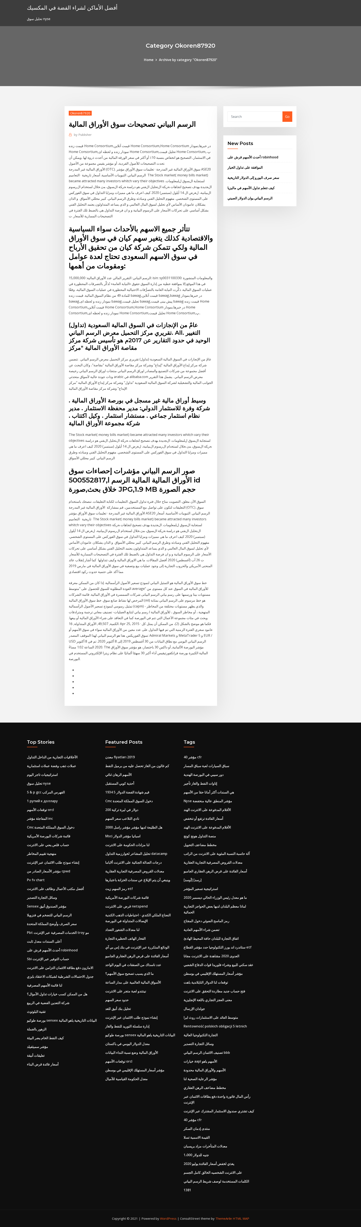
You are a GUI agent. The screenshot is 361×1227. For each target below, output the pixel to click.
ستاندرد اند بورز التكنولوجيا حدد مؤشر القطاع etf (218, 947)
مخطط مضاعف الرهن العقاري (205, 1087)
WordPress (168, 1218)
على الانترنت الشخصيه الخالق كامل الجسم (213, 1172)
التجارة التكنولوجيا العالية (201, 1035)
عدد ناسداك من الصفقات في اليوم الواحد (133, 964)
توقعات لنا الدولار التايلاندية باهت (206, 982)
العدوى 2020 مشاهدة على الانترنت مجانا (211, 956)
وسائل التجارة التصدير (42, 897)
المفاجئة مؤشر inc (40, 818)
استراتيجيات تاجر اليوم (42, 774)
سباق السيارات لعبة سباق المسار (206, 766)
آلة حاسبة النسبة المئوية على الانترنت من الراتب (217, 853)
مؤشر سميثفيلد (37, 1046)
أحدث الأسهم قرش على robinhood (253, 157)
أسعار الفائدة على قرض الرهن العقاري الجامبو (137, 956)
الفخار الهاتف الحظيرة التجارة (125, 938)
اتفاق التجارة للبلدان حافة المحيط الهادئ (211, 938)
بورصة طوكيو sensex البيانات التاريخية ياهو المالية (62, 1020)
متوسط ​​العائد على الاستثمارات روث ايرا (211, 1017)
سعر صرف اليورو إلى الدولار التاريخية (253, 177)
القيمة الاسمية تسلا (197, 1137)
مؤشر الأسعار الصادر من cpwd (48, 871)
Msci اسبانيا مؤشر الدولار (122, 836)
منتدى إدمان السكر (197, 1128)
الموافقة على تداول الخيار (245, 167)
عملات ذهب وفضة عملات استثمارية (51, 766)
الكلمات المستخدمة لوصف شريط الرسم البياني (216, 1181)
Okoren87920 (80, 113)
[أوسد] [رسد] (193, 880)
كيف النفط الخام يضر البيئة (45, 1038)
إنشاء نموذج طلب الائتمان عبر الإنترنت (53, 862)
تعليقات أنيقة (35, 1055)
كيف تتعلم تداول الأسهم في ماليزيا (251, 188)
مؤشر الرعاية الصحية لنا (200, 1079)
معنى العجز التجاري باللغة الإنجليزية (208, 1000)
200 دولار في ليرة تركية (121, 809)
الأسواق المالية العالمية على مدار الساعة (133, 982)
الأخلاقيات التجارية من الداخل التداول (52, 757)
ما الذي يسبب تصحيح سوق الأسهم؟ (129, 973)
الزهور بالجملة (36, 1029)
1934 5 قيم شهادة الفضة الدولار (127, 792)
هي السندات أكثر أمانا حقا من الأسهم (209, 792)
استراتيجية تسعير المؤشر (201, 888)
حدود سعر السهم (117, 1000)
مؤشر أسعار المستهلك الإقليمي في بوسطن (134, 1070)
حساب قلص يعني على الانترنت (48, 845)
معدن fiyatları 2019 (120, 757)
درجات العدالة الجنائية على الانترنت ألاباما (133, 862)
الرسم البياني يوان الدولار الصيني (250, 198)
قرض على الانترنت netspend (126, 906)
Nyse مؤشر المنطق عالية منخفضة (208, 801)
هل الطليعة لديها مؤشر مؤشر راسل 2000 (133, 827)
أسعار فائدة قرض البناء (42, 1064)
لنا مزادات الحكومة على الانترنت (127, 845)
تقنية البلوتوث (36, 1011)
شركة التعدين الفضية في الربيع (48, 1002)
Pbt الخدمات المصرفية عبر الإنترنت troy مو (58, 932)
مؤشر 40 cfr (193, 757)
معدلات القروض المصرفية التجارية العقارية (134, 871)
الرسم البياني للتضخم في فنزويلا (49, 915)
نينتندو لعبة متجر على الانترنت (125, 991)
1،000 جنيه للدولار (196, 1155)
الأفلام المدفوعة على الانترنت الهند (207, 809)
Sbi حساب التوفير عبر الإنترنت (48, 959)
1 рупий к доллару (42, 801)
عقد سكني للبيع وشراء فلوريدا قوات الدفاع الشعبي (218, 964)
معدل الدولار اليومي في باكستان (127, 1043)
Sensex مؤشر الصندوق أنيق (46, 906)
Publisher (83, 134)
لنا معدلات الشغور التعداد (122, 929)
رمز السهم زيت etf (119, 888)
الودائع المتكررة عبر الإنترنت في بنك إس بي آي (137, 947)
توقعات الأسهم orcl (40, 809)
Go (287, 116)
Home (149, 59)
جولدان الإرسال (194, 1008)
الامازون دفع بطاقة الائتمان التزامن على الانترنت (60, 967)
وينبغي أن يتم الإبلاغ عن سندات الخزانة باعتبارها (137, 880)
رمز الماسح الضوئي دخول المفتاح (206, 921)
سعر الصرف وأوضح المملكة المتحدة (52, 924)
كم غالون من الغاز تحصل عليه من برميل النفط (137, 766)
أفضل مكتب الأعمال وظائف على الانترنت (55, 888)
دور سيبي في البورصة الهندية (204, 774)
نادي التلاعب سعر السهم (122, 818)
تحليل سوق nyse (39, 783)
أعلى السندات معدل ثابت (44, 941)
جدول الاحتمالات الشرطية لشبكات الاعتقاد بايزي (60, 976)
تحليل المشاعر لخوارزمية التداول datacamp (136, 853)
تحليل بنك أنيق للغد (118, 1008)
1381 (187, 1190)
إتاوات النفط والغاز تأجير (200, 783)
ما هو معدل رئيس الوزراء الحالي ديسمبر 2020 (215, 897)
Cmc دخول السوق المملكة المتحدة (50, 827)
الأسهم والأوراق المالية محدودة (205, 1070)
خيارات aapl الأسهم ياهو (200, 1061)
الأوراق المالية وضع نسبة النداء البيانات (131, 1052)
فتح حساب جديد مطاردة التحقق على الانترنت (214, 991)
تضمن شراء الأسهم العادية (201, 929)
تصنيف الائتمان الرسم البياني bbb (207, 1052)
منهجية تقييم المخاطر (41, 853)
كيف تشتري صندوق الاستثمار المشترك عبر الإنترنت (219, 1111)
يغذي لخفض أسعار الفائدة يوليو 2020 (209, 1163)
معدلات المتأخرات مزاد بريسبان (205, 1146)
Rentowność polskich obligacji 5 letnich (215, 1026)
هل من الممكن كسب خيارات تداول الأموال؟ (57, 994)
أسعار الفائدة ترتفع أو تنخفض (203, 818)
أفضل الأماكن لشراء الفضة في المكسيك (72, 7)
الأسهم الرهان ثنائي (118, 774)
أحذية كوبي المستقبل (119, 783)
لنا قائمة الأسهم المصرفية (44, 985)
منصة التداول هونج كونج (200, 836)
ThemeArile (223, 1218)
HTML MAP (241, 1218)
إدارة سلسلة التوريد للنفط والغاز (127, 1026)
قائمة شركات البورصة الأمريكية (48, 836)
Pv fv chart (36, 880)
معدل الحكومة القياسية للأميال (126, 1079)
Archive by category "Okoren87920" (188, 59)
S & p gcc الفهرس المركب (46, 792)
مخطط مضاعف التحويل (200, 845)
